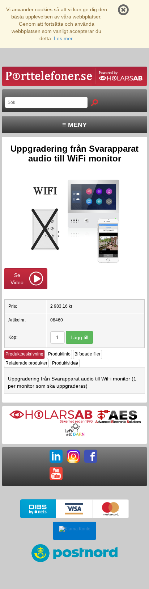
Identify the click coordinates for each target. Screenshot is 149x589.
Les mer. (64, 38)
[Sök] (94, 102)
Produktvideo (65, 363)
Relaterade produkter (26, 363)
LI (56, 456)
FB (90, 456)
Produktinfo (59, 354)
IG (73, 456)
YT (56, 473)
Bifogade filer (87, 354)
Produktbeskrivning (24, 354)
